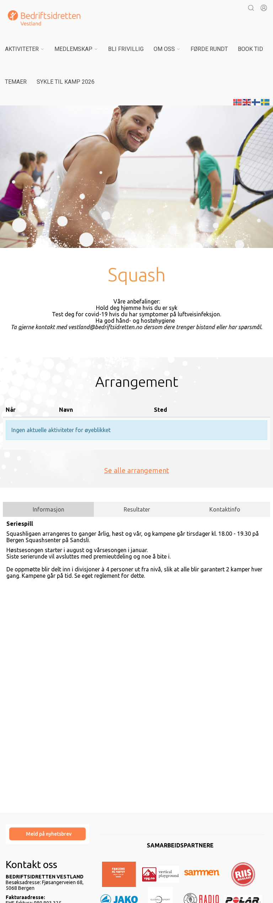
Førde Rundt (209, 49)
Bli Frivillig (126, 49)
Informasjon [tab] (48, 509)
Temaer (16, 81)
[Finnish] (256, 101)
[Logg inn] (263, 7)
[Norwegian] (237, 101)
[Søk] (251, 7)
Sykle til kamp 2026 (66, 81)
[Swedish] (265, 101)
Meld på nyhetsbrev (48, 834)
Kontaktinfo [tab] (224, 509)
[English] (247, 101)
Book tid (250, 49)
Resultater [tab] (137, 509)
